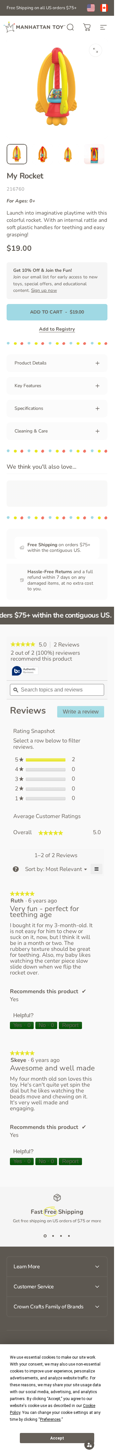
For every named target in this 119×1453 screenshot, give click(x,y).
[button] (89, 1445)
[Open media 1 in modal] (95, 50)
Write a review (83, 713)
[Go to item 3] (68, 154)
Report (70, 1025)
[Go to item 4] (94, 154)
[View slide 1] (45, 1236)
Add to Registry (57, 329)
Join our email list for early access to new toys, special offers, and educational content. (55, 280)
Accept (57, 1438)
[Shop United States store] (91, 8)
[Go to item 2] (42, 154)
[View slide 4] (69, 1236)
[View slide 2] (53, 1236)
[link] (23, 645)
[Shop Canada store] (104, 8)
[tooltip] (25, 671)
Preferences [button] (50, 1419)
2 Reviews (68, 645)
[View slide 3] (61, 1236)
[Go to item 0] (17, 154)
